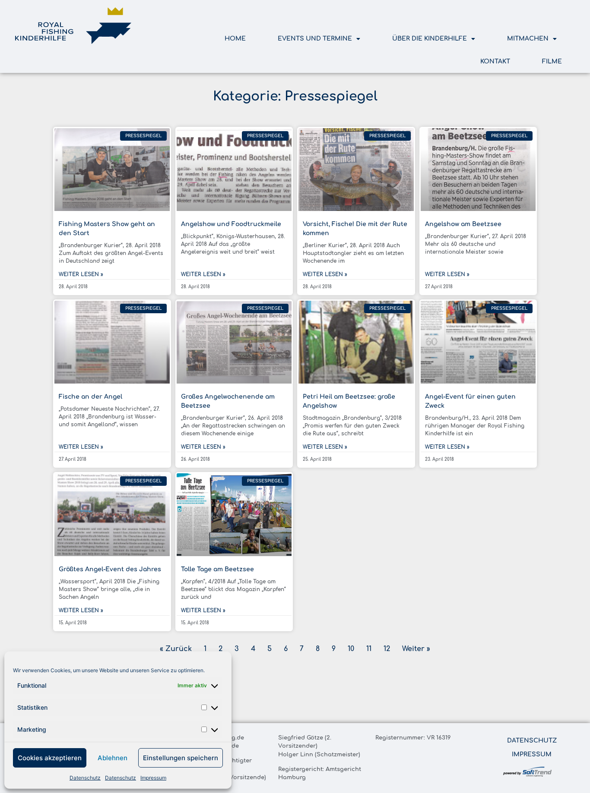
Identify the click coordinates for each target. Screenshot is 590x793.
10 (351, 649)
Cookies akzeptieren (50, 758)
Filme (552, 61)
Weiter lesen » (81, 274)
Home (235, 38)
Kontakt (495, 61)
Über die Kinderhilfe (429, 38)
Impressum (153, 777)
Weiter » (416, 649)
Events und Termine (315, 38)
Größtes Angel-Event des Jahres (110, 569)
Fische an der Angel (90, 396)
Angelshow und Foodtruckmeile (231, 224)
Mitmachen (528, 38)
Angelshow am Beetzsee (463, 224)
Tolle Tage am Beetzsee (217, 569)
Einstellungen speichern (180, 758)
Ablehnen (112, 758)
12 (387, 649)
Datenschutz (85, 777)
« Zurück (176, 649)
